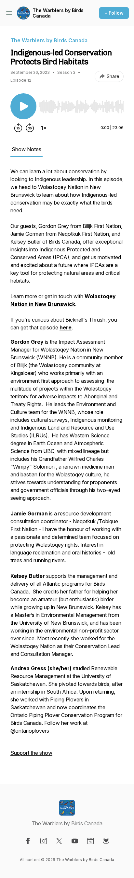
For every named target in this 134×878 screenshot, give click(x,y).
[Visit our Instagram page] (43, 841)
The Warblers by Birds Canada (58, 13)
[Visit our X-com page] (59, 841)
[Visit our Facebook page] (28, 841)
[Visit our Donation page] (106, 841)
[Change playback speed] (43, 127)
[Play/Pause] (23, 106)
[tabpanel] (67, 465)
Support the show (31, 753)
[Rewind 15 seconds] (18, 127)
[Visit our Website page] (90, 841)
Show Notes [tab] (26, 149)
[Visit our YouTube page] (75, 841)
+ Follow (114, 13)
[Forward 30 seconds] (29, 127)
